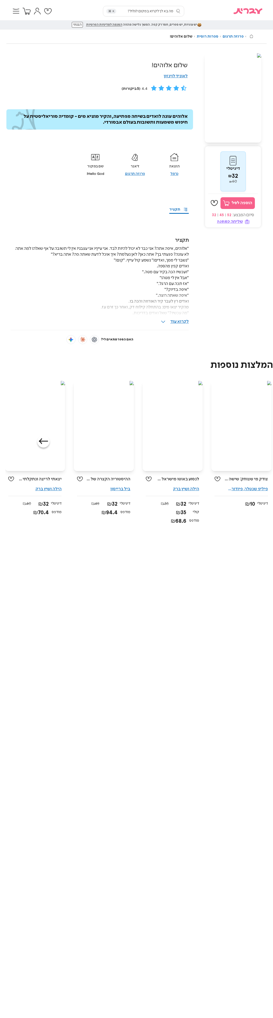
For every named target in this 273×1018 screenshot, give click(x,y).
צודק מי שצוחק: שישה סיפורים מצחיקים (246, 479)
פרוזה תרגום (233, 36)
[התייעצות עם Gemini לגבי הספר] (70, 339)
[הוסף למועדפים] (214, 203)
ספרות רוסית (207, 36)
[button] (16, 11)
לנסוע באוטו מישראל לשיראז (177, 479)
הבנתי (77, 25)
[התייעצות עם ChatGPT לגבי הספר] (94, 339)
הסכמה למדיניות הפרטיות (104, 25)
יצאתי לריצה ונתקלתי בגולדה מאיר (40, 479)
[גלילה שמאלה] (43, 441)
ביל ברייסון (120, 489)
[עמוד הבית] (251, 36)
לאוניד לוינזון (176, 76)
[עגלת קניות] (26, 11)
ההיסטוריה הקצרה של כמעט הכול (109, 479)
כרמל (174, 174)
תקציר (174, 209)
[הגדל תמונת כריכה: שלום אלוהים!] (233, 98)
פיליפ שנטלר (256, 489)
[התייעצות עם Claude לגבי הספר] (82, 339)
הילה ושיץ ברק (186, 489)
